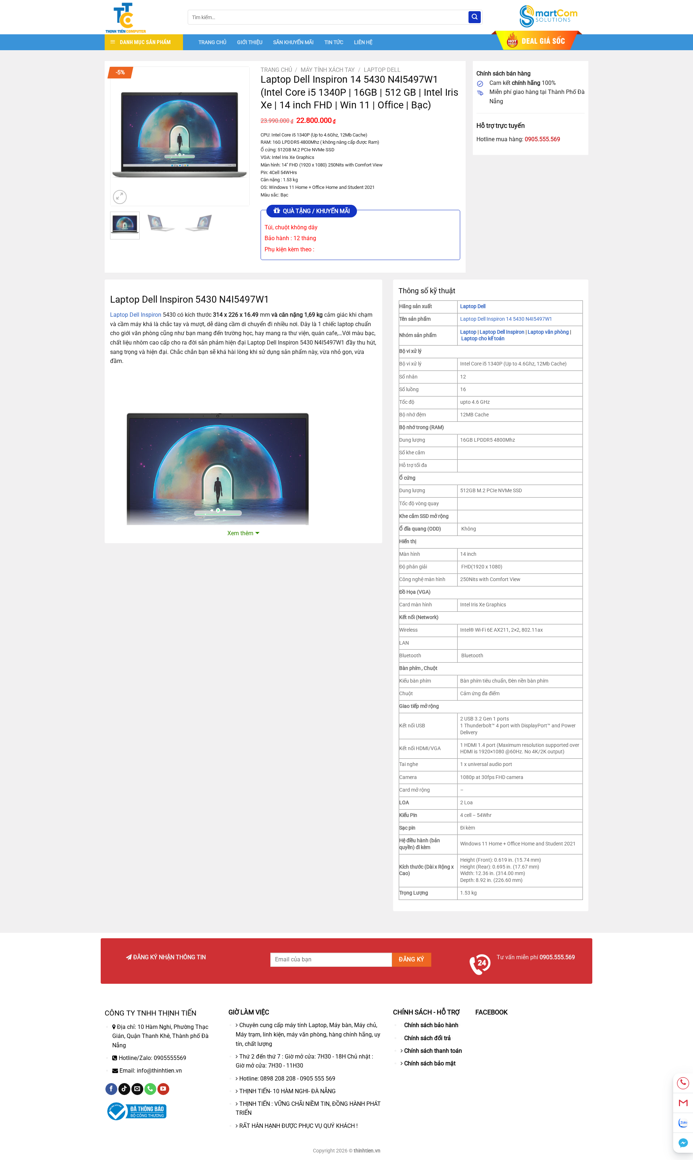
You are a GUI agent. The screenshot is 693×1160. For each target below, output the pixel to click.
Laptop (468, 332)
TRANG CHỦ (212, 42)
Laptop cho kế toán (483, 339)
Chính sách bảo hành (431, 1025)
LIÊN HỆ (363, 42)
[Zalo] (683, 1123)
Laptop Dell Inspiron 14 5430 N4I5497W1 (506, 319)
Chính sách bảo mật (430, 1063)
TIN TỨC (333, 42)
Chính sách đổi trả (427, 1038)
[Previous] (122, 136)
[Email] (683, 1103)
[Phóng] (120, 197)
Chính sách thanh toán (433, 1050)
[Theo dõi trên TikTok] (124, 1089)
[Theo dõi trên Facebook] (111, 1089)
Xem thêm (240, 533)
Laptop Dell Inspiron (135, 314)
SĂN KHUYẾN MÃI (293, 42)
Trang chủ (276, 69)
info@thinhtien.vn (159, 1070)
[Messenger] (683, 1143)
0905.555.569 (542, 139)
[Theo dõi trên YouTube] (163, 1089)
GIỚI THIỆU (249, 42)
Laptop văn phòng (548, 332)
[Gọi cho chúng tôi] (150, 1089)
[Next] (237, 136)
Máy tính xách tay (328, 69)
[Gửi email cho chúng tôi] (137, 1089)
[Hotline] (683, 1083)
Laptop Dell (382, 69)
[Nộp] (474, 17)
